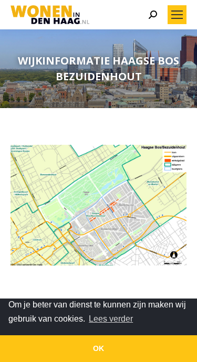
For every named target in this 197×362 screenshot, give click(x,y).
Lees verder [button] (111, 318)
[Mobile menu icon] (177, 14)
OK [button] (98, 348)
